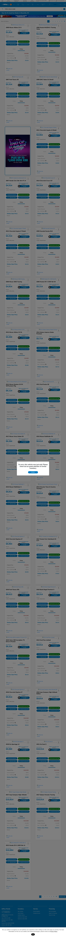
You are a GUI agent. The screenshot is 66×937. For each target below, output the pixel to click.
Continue (33, 472)
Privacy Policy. (53, 931)
